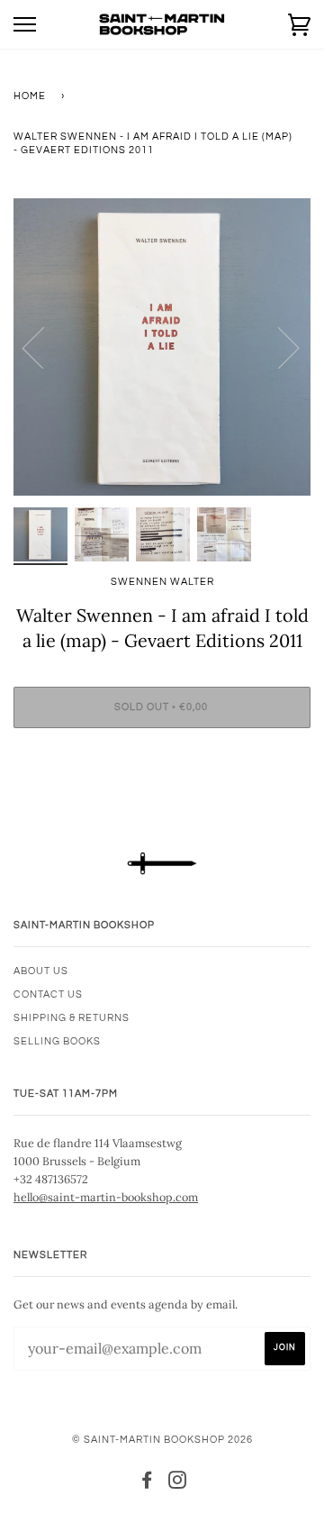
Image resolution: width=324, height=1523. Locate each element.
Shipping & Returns (72, 1018)
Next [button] (277, 347)
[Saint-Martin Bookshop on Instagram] (177, 1484)
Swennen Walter (162, 582)
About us (41, 971)
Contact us (48, 994)
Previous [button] (44, 347)
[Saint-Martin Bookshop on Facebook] (147, 1484)
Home (30, 96)
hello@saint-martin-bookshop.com (106, 1197)
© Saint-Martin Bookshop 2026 (162, 1440)
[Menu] (25, 25)
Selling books (57, 1041)
